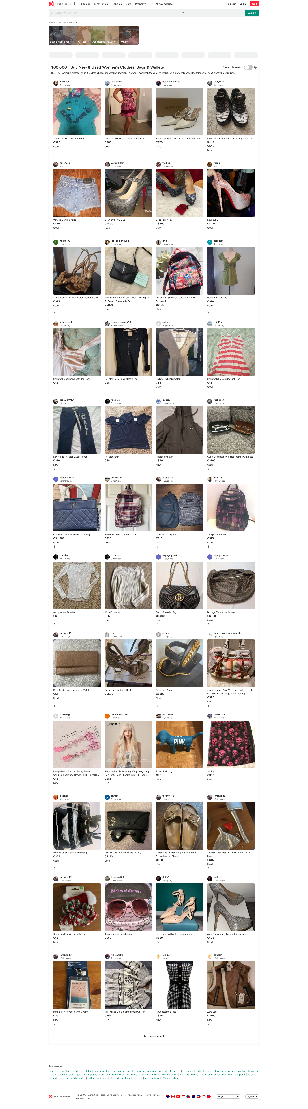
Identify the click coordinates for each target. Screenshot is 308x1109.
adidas (251, 1074)
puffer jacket (94, 1078)
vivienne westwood (147, 1071)
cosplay (241, 1071)
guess (162, 1071)
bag (108, 1071)
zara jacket (240, 1074)
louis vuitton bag (120, 1074)
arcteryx (62, 1074)
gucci (209, 1071)
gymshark (99, 1071)
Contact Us (93, 1095)
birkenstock (220, 1074)
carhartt (200, 1071)
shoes (61, 1078)
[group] (154, 35)
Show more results (154, 1036)
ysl (201, 1074)
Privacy (156, 1095)
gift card (114, 1078)
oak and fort (174, 1071)
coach (208, 1074)
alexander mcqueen (224, 1071)
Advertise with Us (135, 1095)
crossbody (71, 1078)
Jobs (123, 1095)
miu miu (184, 1074)
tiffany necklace (170, 1078)
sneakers (154, 1074)
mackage (126, 1078)
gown (79, 1074)
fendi (81, 1071)
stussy (250, 1071)
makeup (194, 1074)
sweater (65, 1071)
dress (134, 1074)
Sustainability (113, 1095)
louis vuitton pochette (123, 1071)
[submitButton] (252, 13)
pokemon (137, 1078)
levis (101, 1074)
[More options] (54, 154)
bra (230, 1074)
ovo (108, 1074)
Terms (148, 1095)
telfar (89, 1071)
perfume (155, 1078)
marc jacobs (90, 1074)
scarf (71, 1074)
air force (143, 1074)
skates (52, 1078)
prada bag (188, 1071)
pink (105, 1078)
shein (74, 1071)
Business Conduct (83, 1098)
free (147, 1078)
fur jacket (54, 1071)
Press (102, 1095)
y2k (163, 1074)
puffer (82, 1078)
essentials (172, 1074)
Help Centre (80, 1095)
